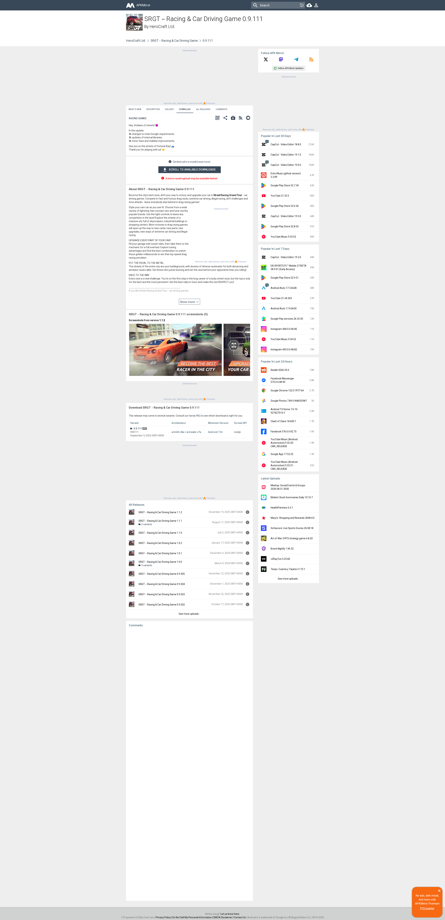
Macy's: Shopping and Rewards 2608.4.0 (292, 517)
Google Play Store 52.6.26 (285, 206)
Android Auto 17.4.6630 (284, 308)
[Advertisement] (189, 76)
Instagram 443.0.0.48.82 (284, 349)
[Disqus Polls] (189, 673)
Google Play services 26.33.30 (287, 318)
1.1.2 (162, 320)
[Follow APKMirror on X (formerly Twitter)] (266, 60)
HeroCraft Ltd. (162, 26)
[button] (217, 118)
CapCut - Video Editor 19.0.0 (286, 165)
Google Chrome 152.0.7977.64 (287, 390)
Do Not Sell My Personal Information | (192, 917)
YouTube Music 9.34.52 (283, 339)
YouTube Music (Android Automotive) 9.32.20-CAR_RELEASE (284, 443)
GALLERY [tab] (169, 109)
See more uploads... (189, 613)
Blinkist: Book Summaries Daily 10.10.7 (292, 497)
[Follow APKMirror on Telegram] (296, 60)
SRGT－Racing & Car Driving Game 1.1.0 (160, 532)
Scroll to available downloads (192, 169)
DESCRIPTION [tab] (153, 109)
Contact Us (240, 917)
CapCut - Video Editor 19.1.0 (286, 154)
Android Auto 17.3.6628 (284, 288)
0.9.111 (137, 428)
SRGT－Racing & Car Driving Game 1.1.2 (160, 512)
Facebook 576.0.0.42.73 (283, 431)
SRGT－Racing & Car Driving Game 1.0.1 (160, 553)
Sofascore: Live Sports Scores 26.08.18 (292, 528)
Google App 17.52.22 (282, 454)
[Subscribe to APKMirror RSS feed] (311, 60)
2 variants (146, 524)
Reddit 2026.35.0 (280, 370)
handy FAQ (195, 415)
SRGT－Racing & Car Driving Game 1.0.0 (160, 561)
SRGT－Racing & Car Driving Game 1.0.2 (160, 543)
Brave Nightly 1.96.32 (282, 548)
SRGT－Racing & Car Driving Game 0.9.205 (162, 573)
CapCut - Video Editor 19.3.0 (286, 216)
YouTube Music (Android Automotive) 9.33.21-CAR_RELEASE (284, 465)
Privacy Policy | (164, 917)
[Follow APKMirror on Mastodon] (281, 60)
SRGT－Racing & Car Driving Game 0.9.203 (162, 594)
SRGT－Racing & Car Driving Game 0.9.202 (162, 604)
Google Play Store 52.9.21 (285, 277)
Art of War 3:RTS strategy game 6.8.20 (292, 538)
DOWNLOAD (185, 109)
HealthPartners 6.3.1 (282, 507)
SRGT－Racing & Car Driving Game (174, 40)
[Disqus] (189, 763)
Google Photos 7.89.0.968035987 (289, 400)
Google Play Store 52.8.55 (285, 226)
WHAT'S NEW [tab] (135, 109)
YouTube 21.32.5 (280, 195)
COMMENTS (221, 109)
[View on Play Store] (233, 118)
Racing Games (138, 118)
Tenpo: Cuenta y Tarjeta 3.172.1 (288, 569)
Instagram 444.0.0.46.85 (284, 329)
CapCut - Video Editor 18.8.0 (286, 144)
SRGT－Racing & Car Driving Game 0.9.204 (162, 584)
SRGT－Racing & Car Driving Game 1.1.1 (160, 520)
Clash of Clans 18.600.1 (283, 421)
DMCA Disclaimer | (223, 917)
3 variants (146, 565)
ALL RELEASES (203, 109)
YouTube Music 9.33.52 (283, 236)
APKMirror (143, 5)
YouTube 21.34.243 (281, 298)
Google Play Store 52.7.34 (285, 185)
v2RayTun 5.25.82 (280, 558)
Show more (188, 302)
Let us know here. (230, 914)
